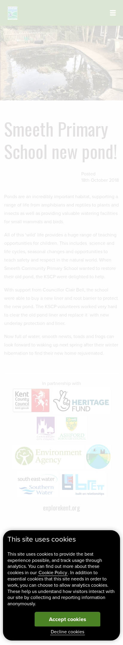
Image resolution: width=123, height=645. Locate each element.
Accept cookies (67, 619)
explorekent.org (61, 507)
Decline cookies (67, 632)
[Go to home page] (12, 13)
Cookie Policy (53, 573)
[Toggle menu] (113, 12)
